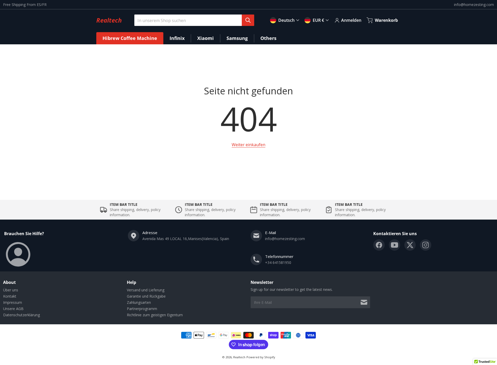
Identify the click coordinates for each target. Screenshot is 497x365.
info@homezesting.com (474, 4)
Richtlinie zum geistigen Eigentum (155, 314)
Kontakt (9, 296)
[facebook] (379, 245)
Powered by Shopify (260, 357)
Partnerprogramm (142, 308)
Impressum (12, 302)
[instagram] (425, 245)
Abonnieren (364, 302)
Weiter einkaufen (248, 145)
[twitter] (410, 245)
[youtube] (394, 245)
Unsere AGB (13, 308)
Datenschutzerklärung (21, 314)
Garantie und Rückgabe (146, 296)
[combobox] (192, 20)
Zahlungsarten (139, 302)
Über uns (10, 289)
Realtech (239, 357)
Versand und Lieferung (145, 289)
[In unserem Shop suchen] (248, 20)
